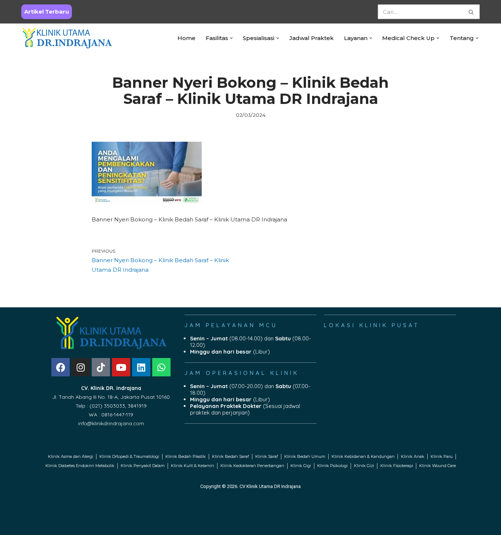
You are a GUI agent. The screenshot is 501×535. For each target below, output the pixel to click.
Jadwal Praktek (311, 38)
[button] (231, 38)
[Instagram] (81, 367)
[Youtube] (121, 367)
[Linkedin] (141, 367)
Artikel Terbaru (46, 11)
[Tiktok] (101, 367)
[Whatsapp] (161, 367)
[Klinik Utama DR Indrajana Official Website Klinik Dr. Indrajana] (67, 38)
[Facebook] (60, 367)
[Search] (471, 11)
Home (186, 38)
